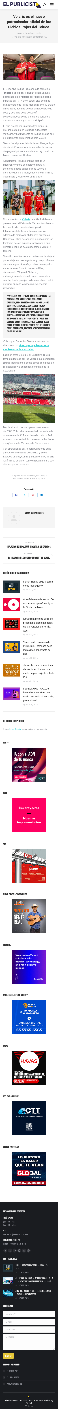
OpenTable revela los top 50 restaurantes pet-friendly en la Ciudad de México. (38, 603)
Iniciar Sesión (15, 729)
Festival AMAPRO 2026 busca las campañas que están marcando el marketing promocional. (38, 694)
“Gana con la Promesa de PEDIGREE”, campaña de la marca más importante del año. (37, 648)
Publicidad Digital (14, 1383)
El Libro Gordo (13, 1377)
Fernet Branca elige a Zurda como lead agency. (38, 583)
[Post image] (11, 587)
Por (21, 478)
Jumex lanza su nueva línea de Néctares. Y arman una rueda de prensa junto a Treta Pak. (38, 671)
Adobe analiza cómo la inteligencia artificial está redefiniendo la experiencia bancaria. (34, 1280)
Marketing (40, 475)
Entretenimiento (28, 475)
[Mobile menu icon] (52, 5)
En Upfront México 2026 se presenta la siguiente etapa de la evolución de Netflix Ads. (38, 624)
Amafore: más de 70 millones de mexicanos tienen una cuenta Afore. (33, 1293)
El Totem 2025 (12, 1371)
